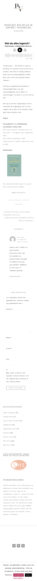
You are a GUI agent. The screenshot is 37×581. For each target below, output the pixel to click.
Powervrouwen (18, 8)
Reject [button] (28, 575)
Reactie (9, 309)
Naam (9, 338)
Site (7, 359)
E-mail (9, 348)
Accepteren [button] (18, 575)
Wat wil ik (7, 441)
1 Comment (18, 204)
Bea (18, 237)
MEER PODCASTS (18, 193)
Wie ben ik (7, 445)
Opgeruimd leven (9, 429)
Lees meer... (18, 578)
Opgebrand (7, 425)
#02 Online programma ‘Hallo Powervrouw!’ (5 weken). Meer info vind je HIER (18, 141)
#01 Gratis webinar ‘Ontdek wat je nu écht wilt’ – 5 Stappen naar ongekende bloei (18, 133)
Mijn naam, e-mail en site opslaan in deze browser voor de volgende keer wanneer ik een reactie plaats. (17, 377)
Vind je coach (8, 437)
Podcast (25, 200)
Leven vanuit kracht (10, 421)
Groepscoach (8, 417)
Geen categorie (14, 200)
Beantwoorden (15, 276)
